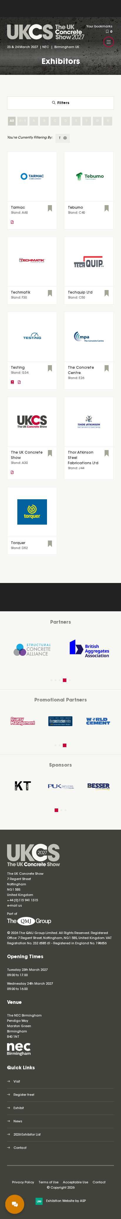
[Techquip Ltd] (89, 261)
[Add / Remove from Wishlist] (50, 209)
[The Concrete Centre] (89, 336)
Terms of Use (48, 1182)
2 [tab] (55, 680)
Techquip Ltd (80, 292)
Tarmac (18, 208)
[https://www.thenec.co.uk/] (19, 1055)
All (12, 121)
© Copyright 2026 (60, 1188)
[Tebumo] (89, 176)
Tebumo (75, 208)
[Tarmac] (32, 176)
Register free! (24, 1095)
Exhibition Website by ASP (66, 1201)
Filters (63, 103)
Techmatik (20, 292)
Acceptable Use (75, 1182)
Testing (18, 368)
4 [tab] (64, 680)
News (18, 1121)
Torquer (18, 543)
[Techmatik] (32, 261)
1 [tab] (51, 680)
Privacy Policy (23, 1182)
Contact (20, 1148)
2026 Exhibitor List (27, 1134)
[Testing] (32, 336)
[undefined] (29, 924)
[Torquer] (32, 512)
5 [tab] (69, 680)
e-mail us (14, 905)
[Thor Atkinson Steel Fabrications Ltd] (89, 422)
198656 (100, 943)
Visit (17, 1081)
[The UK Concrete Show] (32, 422)
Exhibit (19, 1108)
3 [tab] (59, 680)
